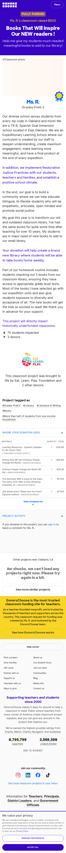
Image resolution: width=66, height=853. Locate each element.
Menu (57, 4)
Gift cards (9, 667)
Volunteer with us (12, 683)
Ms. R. (33, 102)
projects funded (48, 741)
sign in (52, 524)
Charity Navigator (33, 731)
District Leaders (20, 801)
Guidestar (55, 731)
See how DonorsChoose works (33, 632)
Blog (35, 678)
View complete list (33, 501)
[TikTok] (48, 775)
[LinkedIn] (28, 775)
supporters (18, 741)
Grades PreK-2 (12, 405)
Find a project (10, 657)
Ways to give (10, 688)
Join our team (40, 667)
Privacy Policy (22, 831)
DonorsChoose (9, 4)
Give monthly (10, 662)
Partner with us (11, 673)
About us (37, 657)
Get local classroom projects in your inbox (33, 783)
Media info (38, 683)
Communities (39, 673)
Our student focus (42, 662)
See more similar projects (33, 589)
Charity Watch (13, 731)
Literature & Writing (49, 405)
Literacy (29, 405)
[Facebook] (38, 775)
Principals (51, 796)
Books (7, 410)
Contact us (38, 688)
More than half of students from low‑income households (28, 418)
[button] (33, 838)
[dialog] (33, 832)
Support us (9, 678)
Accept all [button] (33, 847)
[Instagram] (18, 775)
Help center (33, 646)
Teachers (35, 796)
